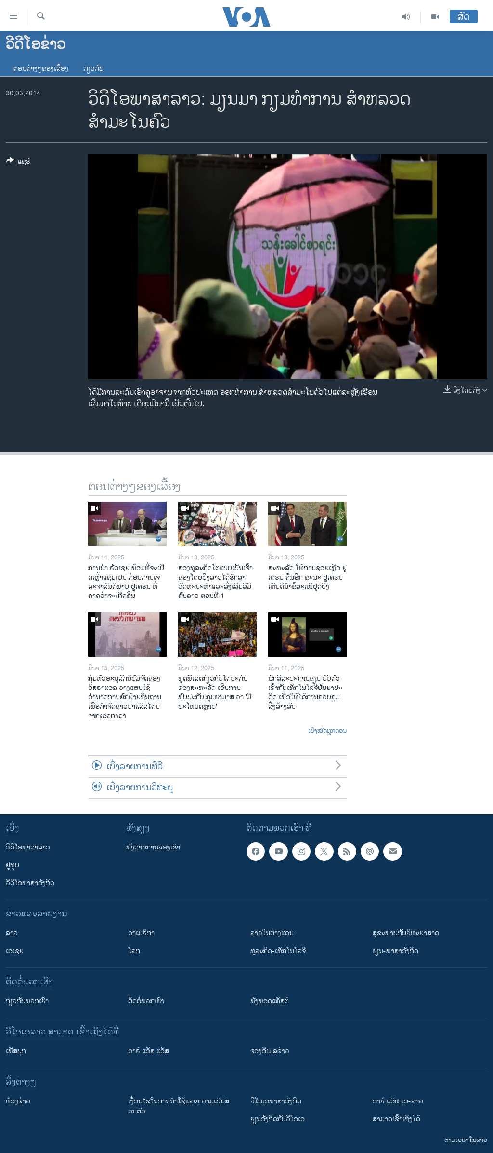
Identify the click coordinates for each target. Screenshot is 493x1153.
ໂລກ (134, 951)
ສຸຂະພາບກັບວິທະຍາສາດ (406, 933)
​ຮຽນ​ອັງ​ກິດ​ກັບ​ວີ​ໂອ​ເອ (277, 1119)
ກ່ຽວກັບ (94, 68)
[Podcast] (370, 851)
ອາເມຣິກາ (141, 933)
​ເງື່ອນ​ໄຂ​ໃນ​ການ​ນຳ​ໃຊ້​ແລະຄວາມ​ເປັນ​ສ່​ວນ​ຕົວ (178, 1106)
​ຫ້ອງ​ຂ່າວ (18, 1101)
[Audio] (406, 17)
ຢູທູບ (12, 865)
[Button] (18, 163)
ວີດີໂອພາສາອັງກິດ (30, 883)
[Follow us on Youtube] (278, 851)
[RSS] (347, 851)
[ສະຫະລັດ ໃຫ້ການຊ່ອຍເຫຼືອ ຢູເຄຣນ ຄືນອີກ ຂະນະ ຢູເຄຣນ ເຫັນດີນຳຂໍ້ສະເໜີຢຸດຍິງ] (307, 524)
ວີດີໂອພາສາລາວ (28, 847)
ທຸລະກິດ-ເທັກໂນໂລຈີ (278, 951)
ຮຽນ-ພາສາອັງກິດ (395, 951)
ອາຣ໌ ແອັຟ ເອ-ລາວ (398, 1101)
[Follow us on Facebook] (255, 851)
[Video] (435, 17)
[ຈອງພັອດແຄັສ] (392, 851)
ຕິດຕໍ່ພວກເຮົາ (146, 1001)
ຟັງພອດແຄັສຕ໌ (269, 1001)
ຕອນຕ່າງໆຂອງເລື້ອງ (40, 68)
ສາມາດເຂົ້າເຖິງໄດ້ (396, 1119)
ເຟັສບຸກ (16, 1051)
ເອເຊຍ (15, 951)
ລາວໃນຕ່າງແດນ (272, 933)
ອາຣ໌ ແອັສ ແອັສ (148, 1051)
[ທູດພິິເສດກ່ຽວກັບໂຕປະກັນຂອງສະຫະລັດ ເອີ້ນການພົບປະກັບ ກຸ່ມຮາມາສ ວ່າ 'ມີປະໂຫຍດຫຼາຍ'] (217, 634)
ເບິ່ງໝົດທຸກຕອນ (327, 731)
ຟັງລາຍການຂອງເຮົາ (153, 847)
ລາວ (12, 933)
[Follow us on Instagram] (301, 851)
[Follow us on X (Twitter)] (324, 851)
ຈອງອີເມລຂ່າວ (269, 1051)
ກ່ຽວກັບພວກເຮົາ (27, 1001)
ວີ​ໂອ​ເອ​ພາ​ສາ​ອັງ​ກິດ (275, 1101)
